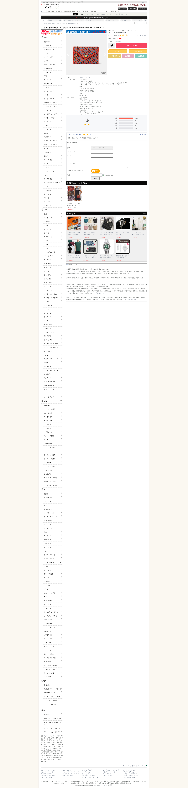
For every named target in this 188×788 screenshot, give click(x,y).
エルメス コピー (107, 774)
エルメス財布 (101, 14)
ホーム (43, 11)
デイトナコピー (137, 20)
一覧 (52, 704)
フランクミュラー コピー (48, 775)
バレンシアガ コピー (129, 777)
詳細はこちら (100, 293)
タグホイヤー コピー (67, 775)
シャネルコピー (125, 20)
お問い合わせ (114, 11)
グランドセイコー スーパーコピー (74, 20)
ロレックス (124, 14)
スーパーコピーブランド (51, 735)
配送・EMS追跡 (82, 11)
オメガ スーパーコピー (130, 770)
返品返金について (96, 11)
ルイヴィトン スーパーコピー (111, 770)
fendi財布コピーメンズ (54, 20)
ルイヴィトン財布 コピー (130, 774)
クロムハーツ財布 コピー (130, 775)
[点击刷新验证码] (107, 175)
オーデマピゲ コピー (47, 774)
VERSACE (118, 41)
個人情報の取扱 (69, 11)
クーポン (118, 51)
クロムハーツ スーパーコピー (95, 20)
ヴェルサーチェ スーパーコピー (89, 77)
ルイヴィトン (91, 14)
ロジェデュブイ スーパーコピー (70, 774)
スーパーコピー (103, 785)
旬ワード (43, 20)
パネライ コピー (86, 772)
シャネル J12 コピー (46, 777)
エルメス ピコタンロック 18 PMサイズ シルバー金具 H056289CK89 (90, 234)
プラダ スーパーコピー (109, 772)
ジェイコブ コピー (87, 770)
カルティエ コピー (66, 770)
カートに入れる (132, 45)
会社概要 (51, 11)
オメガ (109, 14)
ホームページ (134, 766)
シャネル (115, 14)
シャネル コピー (107, 775)
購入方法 (59, 11)
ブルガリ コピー (86, 774)
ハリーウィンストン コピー (90, 777)
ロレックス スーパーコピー (49, 770)
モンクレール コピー (112, 20)
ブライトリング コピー (88, 775)
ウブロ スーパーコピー (47, 772)
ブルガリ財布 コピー (129, 772)
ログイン (144, 2)
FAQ (106, 11)
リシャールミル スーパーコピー (70, 772)
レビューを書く (141, 35)
